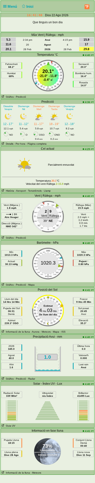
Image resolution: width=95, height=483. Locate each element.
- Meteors (45, 331)
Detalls (8, 143)
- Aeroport (20, 190)
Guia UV (9, 425)
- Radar (31, 378)
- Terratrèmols (34, 190)
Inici (30, 6)
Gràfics (9, 96)
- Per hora (19, 143)
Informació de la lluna (17, 331)
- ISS (63, 331)
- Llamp (46, 190)
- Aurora (35, 331)
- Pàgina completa (36, 143)
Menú (13, 6)
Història (9, 190)
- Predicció (20, 96)
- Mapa (31, 284)
